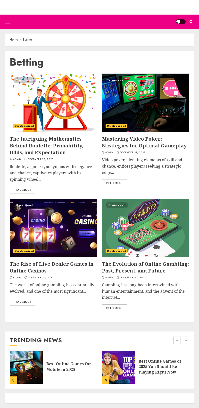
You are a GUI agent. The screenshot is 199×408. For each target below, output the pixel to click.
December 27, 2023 (132, 152)
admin (17, 159)
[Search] (191, 21)
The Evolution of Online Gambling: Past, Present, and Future (145, 267)
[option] (53, 370)
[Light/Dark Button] (181, 21)
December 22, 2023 (41, 277)
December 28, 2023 (40, 159)
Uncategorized (24, 126)
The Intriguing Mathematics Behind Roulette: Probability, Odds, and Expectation (46, 146)
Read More (22, 190)
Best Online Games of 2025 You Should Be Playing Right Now (160, 366)
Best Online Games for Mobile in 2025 (68, 366)
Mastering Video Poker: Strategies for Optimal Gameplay (144, 142)
